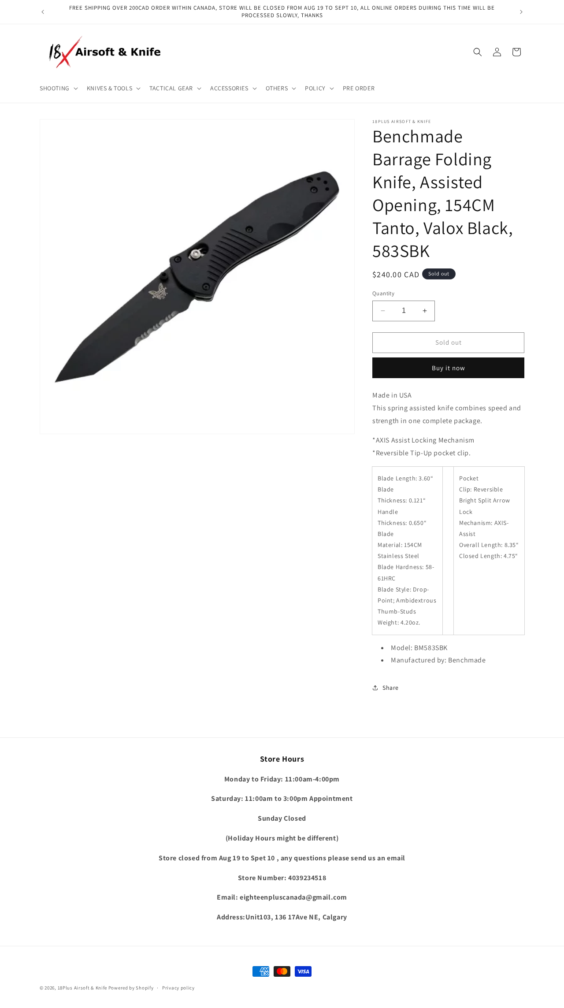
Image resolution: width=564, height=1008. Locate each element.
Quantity (383, 293)
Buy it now (448, 368)
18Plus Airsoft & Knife (82, 988)
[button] (58, 88)
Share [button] (390, 688)
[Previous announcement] (42, 12)
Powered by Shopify (131, 988)
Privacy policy (178, 988)
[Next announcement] (521, 12)
